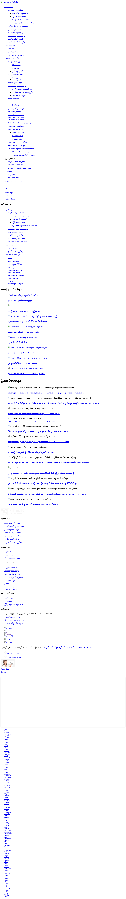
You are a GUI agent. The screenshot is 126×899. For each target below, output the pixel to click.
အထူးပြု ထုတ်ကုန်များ (51, 647)
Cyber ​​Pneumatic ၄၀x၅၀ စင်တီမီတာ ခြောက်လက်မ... (28, 322)
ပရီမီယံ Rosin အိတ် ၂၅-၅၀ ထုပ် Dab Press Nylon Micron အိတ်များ (33, 504)
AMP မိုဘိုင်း (89, 647)
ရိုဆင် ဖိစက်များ (9, 196)
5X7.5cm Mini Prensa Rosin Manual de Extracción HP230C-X (32, 422)
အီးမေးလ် (4, 672)
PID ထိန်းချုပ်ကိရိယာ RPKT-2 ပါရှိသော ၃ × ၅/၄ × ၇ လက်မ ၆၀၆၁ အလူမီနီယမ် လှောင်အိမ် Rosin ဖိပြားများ (48, 463)
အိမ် (5, 189)
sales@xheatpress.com (14, 657)
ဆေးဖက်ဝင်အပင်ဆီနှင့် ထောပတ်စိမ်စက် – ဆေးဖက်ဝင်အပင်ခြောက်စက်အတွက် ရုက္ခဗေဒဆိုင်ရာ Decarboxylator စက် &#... (54, 403)
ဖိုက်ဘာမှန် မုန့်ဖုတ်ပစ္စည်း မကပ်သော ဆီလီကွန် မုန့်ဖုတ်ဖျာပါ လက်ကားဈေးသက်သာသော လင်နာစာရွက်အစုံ (48, 494)
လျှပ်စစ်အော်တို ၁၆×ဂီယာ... (18, 342)
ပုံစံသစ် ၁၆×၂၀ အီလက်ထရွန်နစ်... (21, 301)
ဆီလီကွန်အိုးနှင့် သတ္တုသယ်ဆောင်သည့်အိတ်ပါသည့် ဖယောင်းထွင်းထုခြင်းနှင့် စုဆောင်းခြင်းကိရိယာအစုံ (46, 393)
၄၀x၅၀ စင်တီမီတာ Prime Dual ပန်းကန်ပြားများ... (26, 374)
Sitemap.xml (81, 647)
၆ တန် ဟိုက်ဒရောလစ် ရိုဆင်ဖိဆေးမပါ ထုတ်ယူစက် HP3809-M (31, 452)
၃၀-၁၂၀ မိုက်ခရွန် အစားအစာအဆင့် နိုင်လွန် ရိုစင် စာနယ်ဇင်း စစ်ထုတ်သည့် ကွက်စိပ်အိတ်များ (42, 484)
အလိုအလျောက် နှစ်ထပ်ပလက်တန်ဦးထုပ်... (24, 311)
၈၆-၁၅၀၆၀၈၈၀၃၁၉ (13, 653)
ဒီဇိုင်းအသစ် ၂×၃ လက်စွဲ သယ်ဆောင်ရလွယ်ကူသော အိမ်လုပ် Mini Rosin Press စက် (39, 431)
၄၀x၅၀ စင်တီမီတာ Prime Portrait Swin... (23, 353)
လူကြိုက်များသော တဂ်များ (68, 647)
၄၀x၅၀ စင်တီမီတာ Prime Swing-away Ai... (24, 363)
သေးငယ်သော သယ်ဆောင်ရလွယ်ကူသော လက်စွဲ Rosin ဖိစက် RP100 (34, 414)
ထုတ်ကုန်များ (8, 192)
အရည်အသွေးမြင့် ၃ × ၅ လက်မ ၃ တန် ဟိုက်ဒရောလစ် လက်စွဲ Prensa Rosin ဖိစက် (38, 442)
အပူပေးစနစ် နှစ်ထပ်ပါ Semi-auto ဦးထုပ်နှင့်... (25, 332)
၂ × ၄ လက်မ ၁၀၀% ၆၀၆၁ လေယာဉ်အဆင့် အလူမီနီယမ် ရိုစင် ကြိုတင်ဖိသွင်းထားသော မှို (41, 473)
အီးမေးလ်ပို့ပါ (5, 669)
